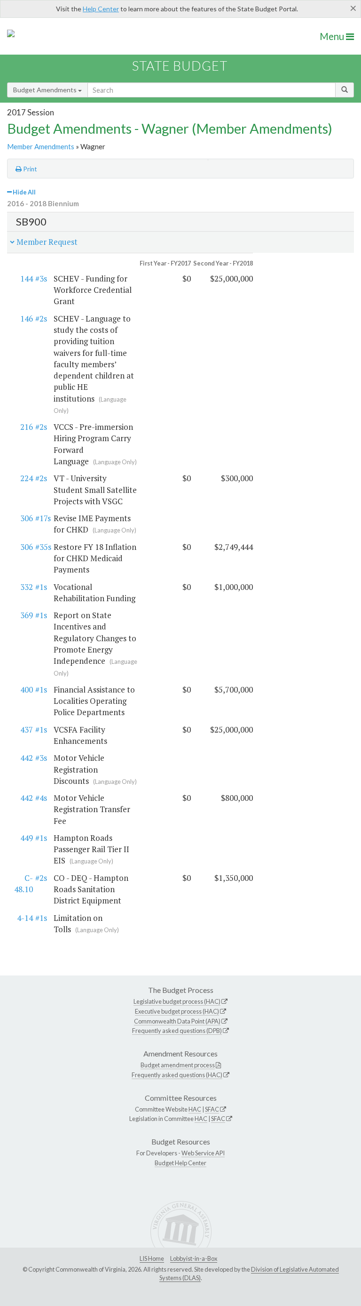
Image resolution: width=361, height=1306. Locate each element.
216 (26, 426)
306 (26, 518)
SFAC (212, 1109)
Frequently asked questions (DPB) (177, 1030)
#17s (43, 518)
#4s (41, 797)
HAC (194, 1109)
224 (26, 478)
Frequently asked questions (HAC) (177, 1075)
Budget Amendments (45, 90)
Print (29, 169)
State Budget (180, 65)
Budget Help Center (180, 1163)
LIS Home (152, 1258)
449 (26, 837)
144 (26, 278)
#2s (41, 318)
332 (26, 586)
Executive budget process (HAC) (177, 1011)
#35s (43, 546)
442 (26, 757)
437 (26, 729)
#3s (41, 278)
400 (26, 689)
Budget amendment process (178, 1065)
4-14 (25, 917)
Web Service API (203, 1153)
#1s (41, 586)
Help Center (101, 9)
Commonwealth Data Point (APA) (177, 1021)
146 (26, 318)
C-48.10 (23, 883)
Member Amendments (40, 146)
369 (26, 615)
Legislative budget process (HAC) (176, 1001)
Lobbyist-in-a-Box (193, 1258)
